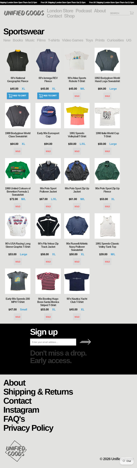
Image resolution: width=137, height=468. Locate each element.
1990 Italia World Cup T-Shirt (107, 115)
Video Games (72, 40)
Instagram (21, 409)
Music (30, 40)
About (100, 10)
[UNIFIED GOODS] (24, 15)
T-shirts (54, 40)
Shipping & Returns (38, 391)
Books (18, 40)
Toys (89, 40)
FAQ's (14, 418)
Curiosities (115, 40)
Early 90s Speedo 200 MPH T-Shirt (17, 281)
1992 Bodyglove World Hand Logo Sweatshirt (107, 60)
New (6, 40)
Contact (54, 16)
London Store (60, 10)
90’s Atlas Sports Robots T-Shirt (76, 60)
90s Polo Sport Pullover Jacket (48, 170)
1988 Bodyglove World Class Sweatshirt (17, 115)
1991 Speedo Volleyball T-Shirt (76, 115)
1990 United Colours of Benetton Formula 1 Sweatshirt (17, 170)
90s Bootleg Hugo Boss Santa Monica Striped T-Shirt (48, 281)
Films (41, 40)
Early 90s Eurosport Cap (48, 115)
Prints (100, 40)
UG (128, 40)
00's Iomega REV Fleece (48, 60)
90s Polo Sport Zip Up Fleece (107, 170)
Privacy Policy (28, 427)
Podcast (84, 10)
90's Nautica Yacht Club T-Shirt (76, 281)
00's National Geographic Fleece (17, 60)
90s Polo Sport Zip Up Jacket (76, 170)
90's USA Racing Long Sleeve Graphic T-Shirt (17, 226)
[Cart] (132, 13)
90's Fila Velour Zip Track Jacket (48, 226)
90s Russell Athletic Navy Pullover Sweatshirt (76, 226)
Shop (69, 16)
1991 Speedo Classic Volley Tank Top (107, 226)
